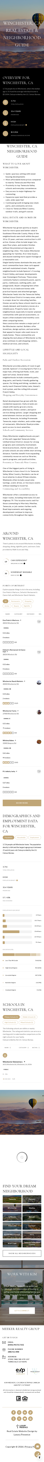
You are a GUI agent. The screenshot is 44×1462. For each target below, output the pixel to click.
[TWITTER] (19, 1418)
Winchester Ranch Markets (13, 681)
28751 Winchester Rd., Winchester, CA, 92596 (17, 1064)
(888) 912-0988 (13, 1352)
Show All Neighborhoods (22, 1253)
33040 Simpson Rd (9, 743)
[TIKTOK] (30, 1412)
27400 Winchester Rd (11, 714)
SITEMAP (26, 1385)
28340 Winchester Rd (11, 684)
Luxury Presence (22, 1434)
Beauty (17, 606)
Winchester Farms (9, 711)
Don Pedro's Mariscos (11, 620)
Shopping (29, 601)
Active (8, 606)
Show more (22, 803)
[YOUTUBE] (25, 1418)
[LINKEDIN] (25, 1412)
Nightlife (28, 606)
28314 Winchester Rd (11, 623)
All (6, 601)
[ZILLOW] (30, 1418)
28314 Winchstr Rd (10, 654)
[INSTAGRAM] (19, 1412)
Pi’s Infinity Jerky (9, 771)
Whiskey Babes (8, 740)
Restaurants (16, 601)
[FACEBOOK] (13, 1412)
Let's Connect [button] (22, 1311)
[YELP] (13, 1418)
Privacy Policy (32, 1446)
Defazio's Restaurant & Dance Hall (14, 651)
